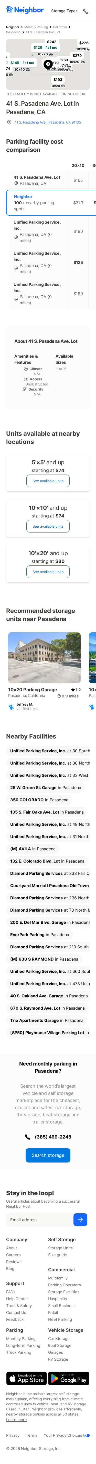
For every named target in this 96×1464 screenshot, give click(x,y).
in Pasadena (45, 787)
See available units (48, 481)
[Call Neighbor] (86, 11)
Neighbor (12, 27)
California (60, 27)
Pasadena (13, 32)
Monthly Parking (36, 27)
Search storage (48, 1155)
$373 (78, 202)
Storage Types (64, 10)
